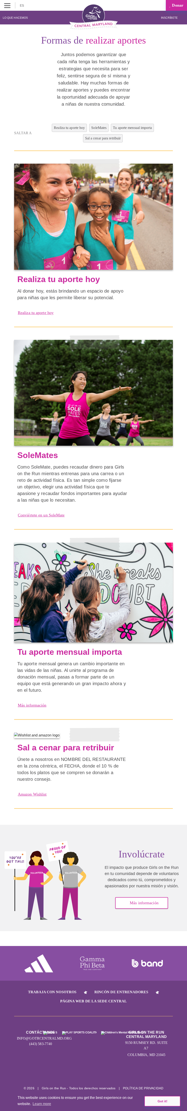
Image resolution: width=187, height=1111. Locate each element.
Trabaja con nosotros (52, 992)
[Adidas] (39, 963)
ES (22, 5)
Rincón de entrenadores (121, 992)
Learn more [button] (42, 1104)
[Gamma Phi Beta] (92, 963)
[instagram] (59, 1074)
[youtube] (93, 1074)
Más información (32, 705)
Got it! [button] (162, 1101)
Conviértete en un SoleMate (41, 515)
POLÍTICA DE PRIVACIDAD (143, 1088)
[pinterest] (110, 1074)
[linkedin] (76, 1074)
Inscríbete (169, 17)
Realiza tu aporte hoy (36, 312)
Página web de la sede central (93, 1001)
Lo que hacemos (15, 17)
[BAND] (147, 963)
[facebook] (127, 1074)
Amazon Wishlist (32, 794)
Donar (177, 5)
